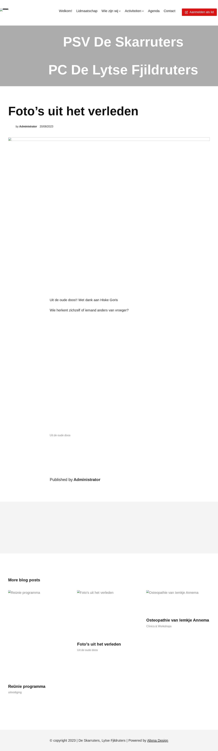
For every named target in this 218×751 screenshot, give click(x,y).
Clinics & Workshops (159, 626)
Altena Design (157, 740)
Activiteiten (133, 11)
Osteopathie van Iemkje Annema (177, 620)
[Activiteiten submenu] (143, 11)
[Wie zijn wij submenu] (120, 11)
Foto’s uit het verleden (99, 644)
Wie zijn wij (110, 11)
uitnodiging (15, 692)
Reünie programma (26, 686)
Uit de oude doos (60, 435)
